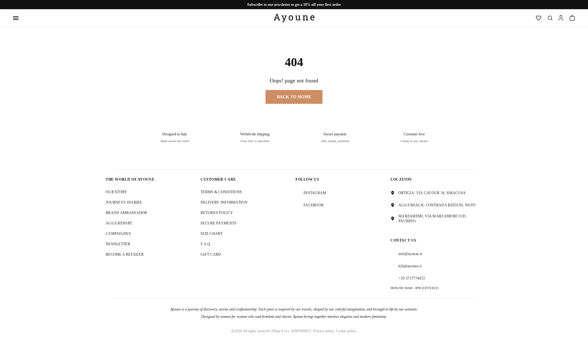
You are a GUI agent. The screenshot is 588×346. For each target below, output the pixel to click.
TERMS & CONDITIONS (221, 192)
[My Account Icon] (561, 18)
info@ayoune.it (410, 254)
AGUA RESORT (119, 223)
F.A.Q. (206, 244)
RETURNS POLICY (217, 213)
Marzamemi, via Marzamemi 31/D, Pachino (432, 218)
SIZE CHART (211, 233)
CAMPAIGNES (118, 233)
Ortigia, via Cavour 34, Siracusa (432, 193)
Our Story (116, 192)
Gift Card (211, 254)
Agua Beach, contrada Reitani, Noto (437, 205)
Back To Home (294, 97)
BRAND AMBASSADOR (126, 213)
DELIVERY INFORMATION (224, 202)
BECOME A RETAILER (125, 254)
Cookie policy (346, 331)
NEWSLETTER (118, 244)
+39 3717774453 (411, 278)
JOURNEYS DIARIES (124, 202)
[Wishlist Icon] (538, 18)
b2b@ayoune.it (410, 266)
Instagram (314, 193)
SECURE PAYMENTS (219, 223)
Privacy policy (323, 331)
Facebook (313, 205)
